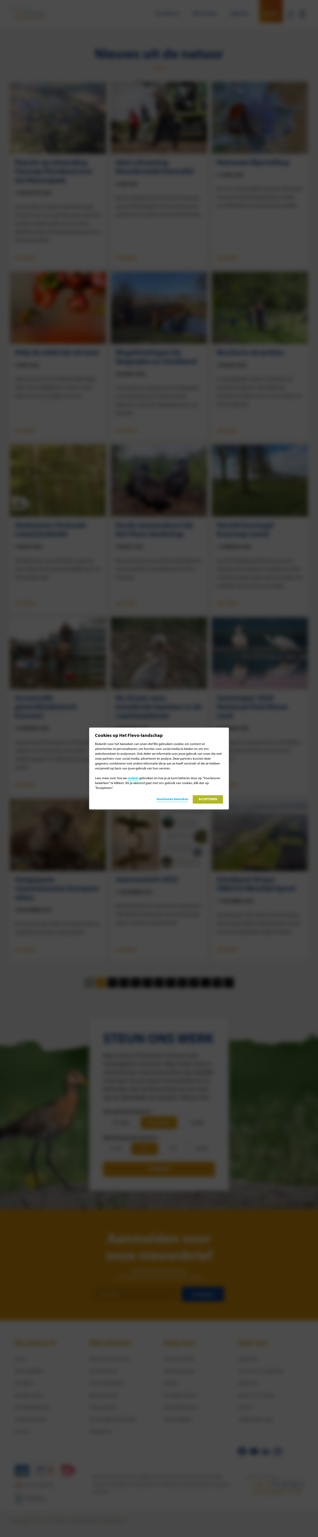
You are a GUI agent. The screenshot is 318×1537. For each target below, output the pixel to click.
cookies (133, 778)
